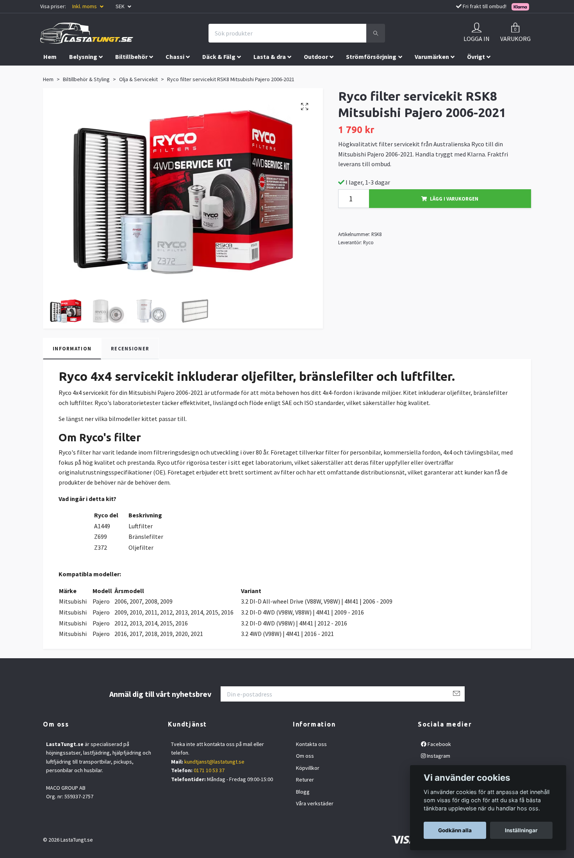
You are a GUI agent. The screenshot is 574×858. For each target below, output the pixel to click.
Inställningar (521, 830)
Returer (305, 779)
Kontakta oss (311, 744)
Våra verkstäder (314, 803)
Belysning (83, 56)
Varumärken (432, 56)
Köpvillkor (307, 767)
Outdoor (316, 56)
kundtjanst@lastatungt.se (214, 761)
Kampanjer (58, 73)
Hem (50, 56)
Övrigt (476, 56)
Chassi (175, 56)
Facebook (438, 744)
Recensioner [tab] (130, 348)
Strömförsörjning (371, 56)
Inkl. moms (85, 6)
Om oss (305, 755)
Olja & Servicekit (138, 79)
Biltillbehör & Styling (86, 79)
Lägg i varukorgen (454, 198)
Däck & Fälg (218, 56)
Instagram (438, 755)
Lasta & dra (269, 56)
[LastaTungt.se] (86, 33)
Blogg (303, 791)
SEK (121, 6)
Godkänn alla (455, 830)
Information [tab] (72, 348)
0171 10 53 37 (209, 770)
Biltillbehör (131, 56)
